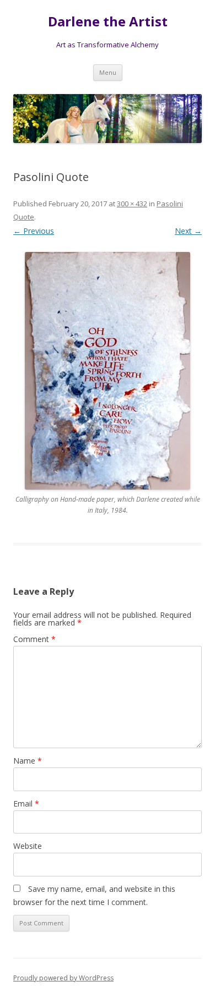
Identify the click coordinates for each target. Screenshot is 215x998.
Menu (107, 72)
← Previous (33, 231)
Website (27, 846)
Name (27, 760)
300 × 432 (132, 204)
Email (26, 803)
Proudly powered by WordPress (63, 978)
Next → (188, 231)
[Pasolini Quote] (107, 371)
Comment (34, 639)
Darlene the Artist (108, 21)
